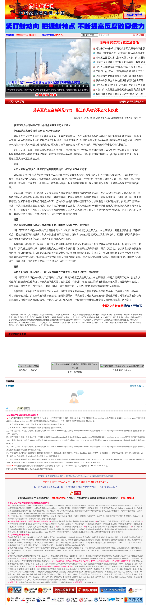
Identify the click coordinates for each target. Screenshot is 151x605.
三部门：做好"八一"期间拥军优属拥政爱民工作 (120, 71)
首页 (10, 101)
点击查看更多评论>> (137, 386)
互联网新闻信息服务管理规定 (51, 424)
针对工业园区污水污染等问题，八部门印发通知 (120, 57)
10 (67, 86)
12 (75, 86)
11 (71, 86)
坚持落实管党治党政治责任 (119, 42)
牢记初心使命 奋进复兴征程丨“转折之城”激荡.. (34, 90)
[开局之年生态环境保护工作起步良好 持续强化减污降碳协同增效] (75, 29)
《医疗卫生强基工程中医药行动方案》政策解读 (120, 62)
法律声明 (59, 476)
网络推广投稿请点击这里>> (131, 101)
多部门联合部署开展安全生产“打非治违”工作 (119, 94)
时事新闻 (19, 101)
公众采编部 (50, 476)
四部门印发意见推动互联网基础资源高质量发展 (120, 89)
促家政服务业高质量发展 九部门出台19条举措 (119, 76)
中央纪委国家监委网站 (112, 118)
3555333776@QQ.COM (26, 35)
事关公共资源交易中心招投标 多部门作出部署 (119, 80)
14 (83, 86)
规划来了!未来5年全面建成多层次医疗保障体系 (120, 48)
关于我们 (41, 476)
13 (79, 86)
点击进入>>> (60, 35)
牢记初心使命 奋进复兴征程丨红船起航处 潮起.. (75, 90)
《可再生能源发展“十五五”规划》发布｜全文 (119, 66)
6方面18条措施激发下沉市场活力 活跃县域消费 (120, 53)
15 (87, 86)
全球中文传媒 (29, 8)
